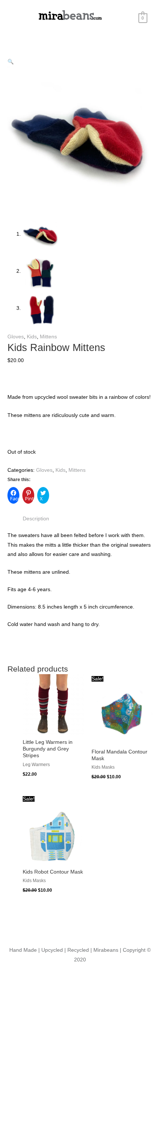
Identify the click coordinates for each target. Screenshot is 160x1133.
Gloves (15, 336)
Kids (32, 336)
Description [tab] (36, 518)
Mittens (48, 336)
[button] (10, 61)
